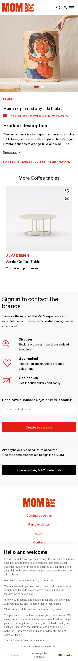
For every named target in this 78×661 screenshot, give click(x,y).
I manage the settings (39, 655)
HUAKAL (64, 161)
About (39, 533)
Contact (39, 542)
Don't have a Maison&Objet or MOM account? (37, 400)
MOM (18, 7)
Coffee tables (45, 161)
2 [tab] (42, 87)
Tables (26, 161)
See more (10, 152)
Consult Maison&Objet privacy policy (24, 640)
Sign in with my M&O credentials (39, 470)
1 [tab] (36, 87)
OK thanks (65, 655)
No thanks (13, 655)
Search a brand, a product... (58, 7)
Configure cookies (39, 515)
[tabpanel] (39, 53)
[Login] (65, 8)
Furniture (11, 161)
